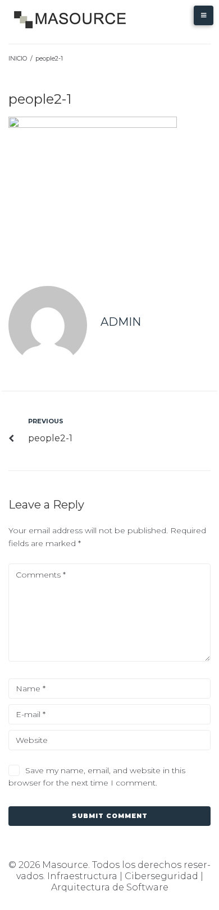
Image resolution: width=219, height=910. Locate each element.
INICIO (17, 58)
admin (121, 322)
